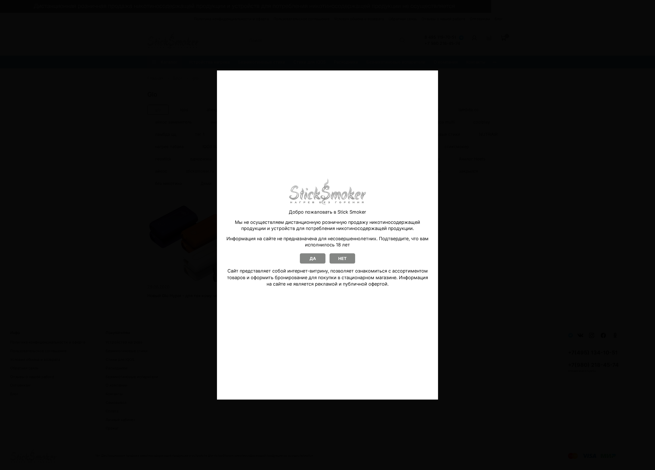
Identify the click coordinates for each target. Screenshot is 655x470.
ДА (313, 258)
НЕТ (342, 258)
